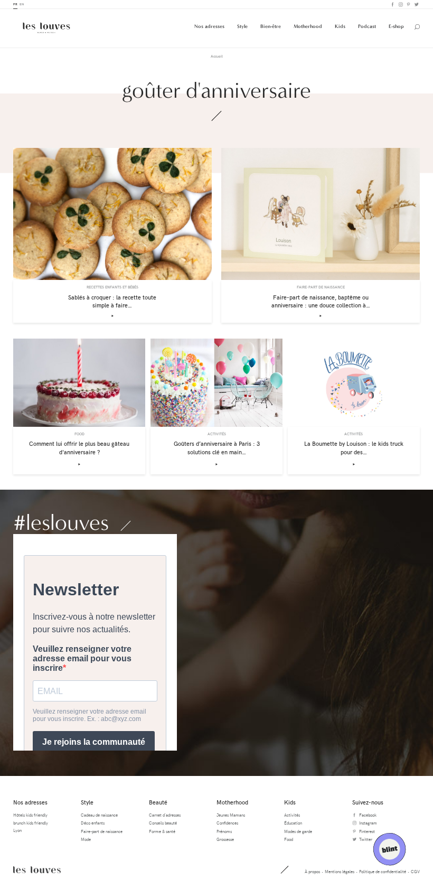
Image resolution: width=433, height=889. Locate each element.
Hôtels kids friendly (30, 815)
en (22, 4)
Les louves (37, 869)
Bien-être (270, 26)
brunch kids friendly (30, 823)
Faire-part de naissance (102, 831)
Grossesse (225, 839)
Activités (292, 815)
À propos (312, 871)
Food (288, 839)
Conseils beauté (163, 823)
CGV (415, 871)
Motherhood (308, 26)
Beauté (158, 802)
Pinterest (408, 4)
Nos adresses (209, 26)
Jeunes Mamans (230, 815)
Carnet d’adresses (165, 815)
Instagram (400, 4)
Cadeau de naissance (99, 815)
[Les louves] (46, 27)
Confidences (227, 823)
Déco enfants (93, 823)
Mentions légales (339, 871)
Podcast (367, 26)
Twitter (416, 4)
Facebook (392, 4)
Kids (340, 26)
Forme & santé (162, 831)
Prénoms (224, 831)
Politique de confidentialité (382, 871)
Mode (86, 839)
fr (15, 4)
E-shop (396, 26)
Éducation (293, 823)
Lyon (17, 830)
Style (242, 26)
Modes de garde (298, 831)
